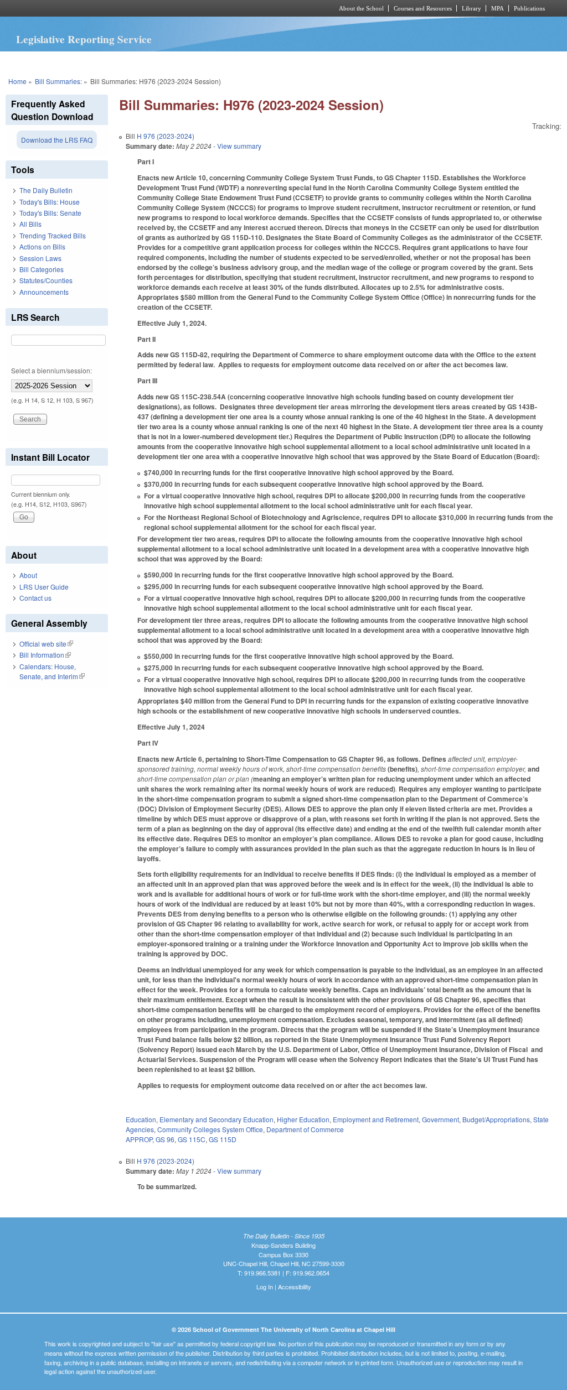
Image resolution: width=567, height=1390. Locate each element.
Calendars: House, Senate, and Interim (52, 671)
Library (471, 8)
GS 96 (165, 1139)
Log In (264, 1286)
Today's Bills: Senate (50, 212)
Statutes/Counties (46, 280)
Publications (529, 8)
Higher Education (303, 1119)
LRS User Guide (44, 586)
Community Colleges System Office (210, 1129)
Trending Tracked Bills (52, 235)
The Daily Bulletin (46, 190)
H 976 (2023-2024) (165, 135)
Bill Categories (41, 269)
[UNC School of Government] (137, 8)
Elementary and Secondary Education (216, 1119)
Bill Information (45, 654)
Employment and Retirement (376, 1119)
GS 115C (191, 1139)
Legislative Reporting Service (84, 39)
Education (141, 1119)
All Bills (30, 223)
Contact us (35, 597)
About (28, 575)
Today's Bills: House (49, 201)
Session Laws (40, 258)
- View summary (236, 145)
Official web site (46, 643)
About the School (361, 8)
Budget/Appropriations (496, 1119)
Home (17, 81)
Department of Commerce (305, 1129)
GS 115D (222, 1139)
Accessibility (294, 1286)
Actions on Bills (42, 246)
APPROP (139, 1139)
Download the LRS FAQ (56, 139)
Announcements (44, 291)
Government (440, 1119)
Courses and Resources (423, 8)
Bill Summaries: (58, 81)
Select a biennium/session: (51, 370)
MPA (497, 8)
